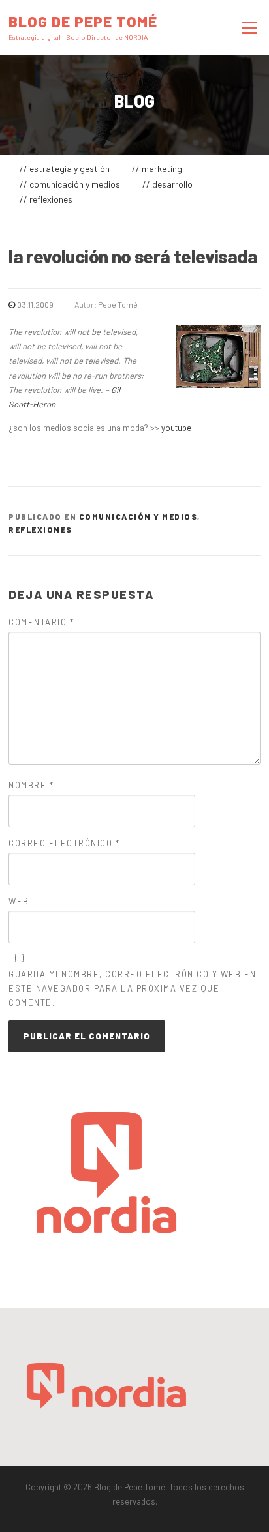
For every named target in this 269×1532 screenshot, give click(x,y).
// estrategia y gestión (65, 168)
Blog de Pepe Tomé (82, 21)
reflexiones (40, 529)
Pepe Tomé (118, 304)
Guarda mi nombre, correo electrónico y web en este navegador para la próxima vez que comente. (132, 988)
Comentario (41, 622)
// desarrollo (167, 184)
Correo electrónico (63, 843)
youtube (176, 427)
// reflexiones (46, 199)
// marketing (157, 168)
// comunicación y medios (70, 184)
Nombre (31, 785)
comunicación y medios (138, 516)
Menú (247, 27)
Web (18, 901)
